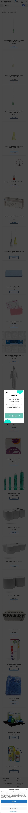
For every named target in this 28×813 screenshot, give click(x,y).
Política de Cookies (13, 811)
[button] (26, 789)
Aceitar (14, 801)
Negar (14, 804)
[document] (14, 406)
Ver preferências (14, 808)
